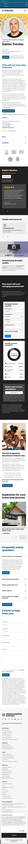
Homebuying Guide (6, 730)
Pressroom (4, 792)
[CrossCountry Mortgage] (8, 10)
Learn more (6, 572)
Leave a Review (6, 176)
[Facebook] (2, 719)
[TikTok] (21, 719)
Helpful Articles (5, 769)
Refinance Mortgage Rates (7, 746)
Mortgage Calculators (6, 767)
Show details (21, 830)
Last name (5, 628)
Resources (5, 765)
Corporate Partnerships (7, 783)
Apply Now (5, 57)
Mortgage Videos (5, 774)
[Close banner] (25, 814)
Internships (4, 789)
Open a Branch (5, 790)
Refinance (5, 743)
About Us (4, 781)
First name (5, 622)
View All (23, 537)
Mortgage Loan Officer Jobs (8, 787)
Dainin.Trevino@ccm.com (8, 127)
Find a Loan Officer (6, 796)
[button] (14, 118)
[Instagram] (12, 719)
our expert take (18, 479)
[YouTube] (15, 719)
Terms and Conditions (6, 811)
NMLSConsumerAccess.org (7, 778)
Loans (3, 752)
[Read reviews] (5, 130)
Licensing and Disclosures (7, 810)
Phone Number (6, 642)
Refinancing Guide (6, 745)
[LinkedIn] (5, 719)
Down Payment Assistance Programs (9, 739)
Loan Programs (5, 759)
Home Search (6, 6)
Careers (3, 785)
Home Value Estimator (6, 770)
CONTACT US (6, 674)
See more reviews (7, 180)
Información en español (7, 798)
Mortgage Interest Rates (7, 732)
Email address (6, 635)
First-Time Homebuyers (7, 735)
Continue (14, 835)
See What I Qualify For (16, 57)
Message (4, 649)
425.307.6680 (6, 126)
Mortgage (5, 3)
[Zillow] (18, 719)
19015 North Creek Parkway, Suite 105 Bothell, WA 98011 (11, 122)
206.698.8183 (8, 124)
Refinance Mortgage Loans (7, 748)
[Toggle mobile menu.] (24, 10)
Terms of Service (9, 671)
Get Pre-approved (7, 485)
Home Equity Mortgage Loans (8, 757)
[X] (8, 719)
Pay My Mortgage (6, 776)
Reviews (13, 131)
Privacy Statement (7, 801)
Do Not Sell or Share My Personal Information (14, 840)
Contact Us (4, 794)
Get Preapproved (7, 604)
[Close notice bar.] (26, 5)
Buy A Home (5, 728)
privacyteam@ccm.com (15, 701)
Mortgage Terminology (7, 772)
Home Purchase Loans (6, 737)
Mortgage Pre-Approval (7, 733)
